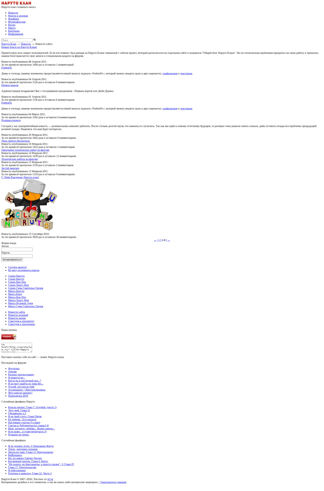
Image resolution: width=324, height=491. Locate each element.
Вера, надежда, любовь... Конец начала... (31, 428)
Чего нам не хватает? (20, 392)
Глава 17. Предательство (22, 467)
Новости (26, 43)
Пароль (5, 252)
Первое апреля (9, 85)
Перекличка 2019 (18, 395)
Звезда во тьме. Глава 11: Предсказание (30, 452)
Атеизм (12, 371)
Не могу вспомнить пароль (23, 270)
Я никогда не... (16, 377)
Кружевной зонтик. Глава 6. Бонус (28, 461)
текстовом (186, 73)
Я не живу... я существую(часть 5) (27, 431)
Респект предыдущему (21, 374)
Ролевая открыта (11, 120)
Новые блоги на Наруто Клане (19, 47)
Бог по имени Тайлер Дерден (25, 458)
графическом (170, 73)
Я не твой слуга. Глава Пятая (25, 416)
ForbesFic (6, 67)
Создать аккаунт (17, 267)
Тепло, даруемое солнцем (22, 449)
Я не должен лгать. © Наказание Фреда (30, 446)
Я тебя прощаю (17, 470)
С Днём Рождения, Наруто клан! (20, 177)
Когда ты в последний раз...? (24, 380)
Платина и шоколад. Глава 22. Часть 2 (30, 473)
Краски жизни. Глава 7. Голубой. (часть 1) (32, 407)
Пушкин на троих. (18, 434)
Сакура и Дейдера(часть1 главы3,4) (28, 425)
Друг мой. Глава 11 (19, 410)
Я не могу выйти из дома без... (25, 383)
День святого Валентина (15, 140)
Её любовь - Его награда (22, 419)
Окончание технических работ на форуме (25, 150)
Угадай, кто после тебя (21, 386)
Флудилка (13, 368)
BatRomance (15, 455)
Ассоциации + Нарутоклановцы (26, 389)
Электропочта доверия (113, 482)
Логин (5, 246)
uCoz (50, 479)
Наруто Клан (8, 43)
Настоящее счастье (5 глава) (24, 422)
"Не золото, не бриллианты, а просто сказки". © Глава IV (41, 464)
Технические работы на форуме (19, 159)
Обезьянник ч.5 (17, 413)
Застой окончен (10, 168)
